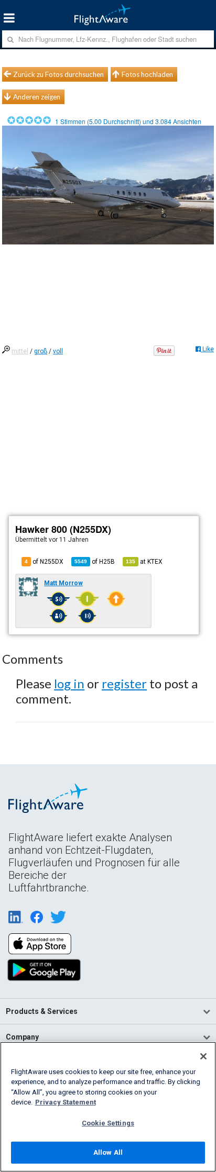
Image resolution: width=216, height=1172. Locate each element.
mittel (20, 351)
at (144, 561)
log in (69, 683)
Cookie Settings (108, 1123)
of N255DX (44, 561)
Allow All (108, 1152)
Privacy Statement (65, 1102)
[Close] (203, 1056)
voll (58, 351)
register (124, 683)
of (94, 561)
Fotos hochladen (147, 74)
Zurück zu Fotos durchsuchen (58, 74)
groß (40, 351)
